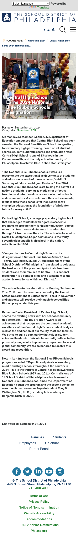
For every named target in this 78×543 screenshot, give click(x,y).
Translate (43, 7)
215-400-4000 (39, 488)
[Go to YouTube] (49, 470)
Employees (27, 443)
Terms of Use (39, 496)
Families (37, 437)
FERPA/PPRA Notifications (39, 525)
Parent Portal (39, 449)
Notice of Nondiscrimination (39, 507)
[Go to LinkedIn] (38, 470)
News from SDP (36, 40)
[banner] (39, 32)
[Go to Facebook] (16, 470)
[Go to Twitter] (27, 470)
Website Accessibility (39, 513)
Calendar (52, 443)
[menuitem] (12, 437)
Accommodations (39, 519)
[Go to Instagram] (60, 470)
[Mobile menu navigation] (73, 29)
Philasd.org (39, 530)
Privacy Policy (39, 501)
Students (59, 437)
